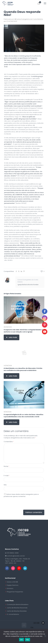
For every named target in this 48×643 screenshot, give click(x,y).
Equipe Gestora (12, 585)
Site (5, 485)
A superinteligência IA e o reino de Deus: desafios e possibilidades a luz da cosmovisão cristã (23, 415)
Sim (21, 640)
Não (27, 640)
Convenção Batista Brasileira (17, 604)
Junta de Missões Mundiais (17, 611)
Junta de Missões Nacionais (17, 608)
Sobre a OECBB (12, 582)
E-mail (7, 475)
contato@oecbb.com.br (16, 556)
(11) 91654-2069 (12, 553)
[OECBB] (8, 3)
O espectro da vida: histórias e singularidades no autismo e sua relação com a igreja (24, 331)
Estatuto (10, 588)
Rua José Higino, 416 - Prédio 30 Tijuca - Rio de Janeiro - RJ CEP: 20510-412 (17, 561)
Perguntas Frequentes (15, 592)
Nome (6, 466)
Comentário (9, 442)
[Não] (45, 636)
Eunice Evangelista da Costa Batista (29, 19)
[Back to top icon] (24, 625)
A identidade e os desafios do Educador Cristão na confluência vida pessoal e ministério (23, 369)
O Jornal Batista (13, 614)
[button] (43, 622)
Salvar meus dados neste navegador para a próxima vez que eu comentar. (21, 495)
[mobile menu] (45, 3)
